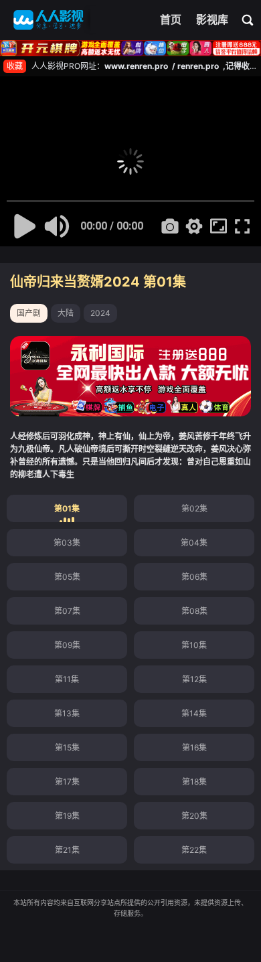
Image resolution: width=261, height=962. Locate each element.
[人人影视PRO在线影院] (48, 20)
